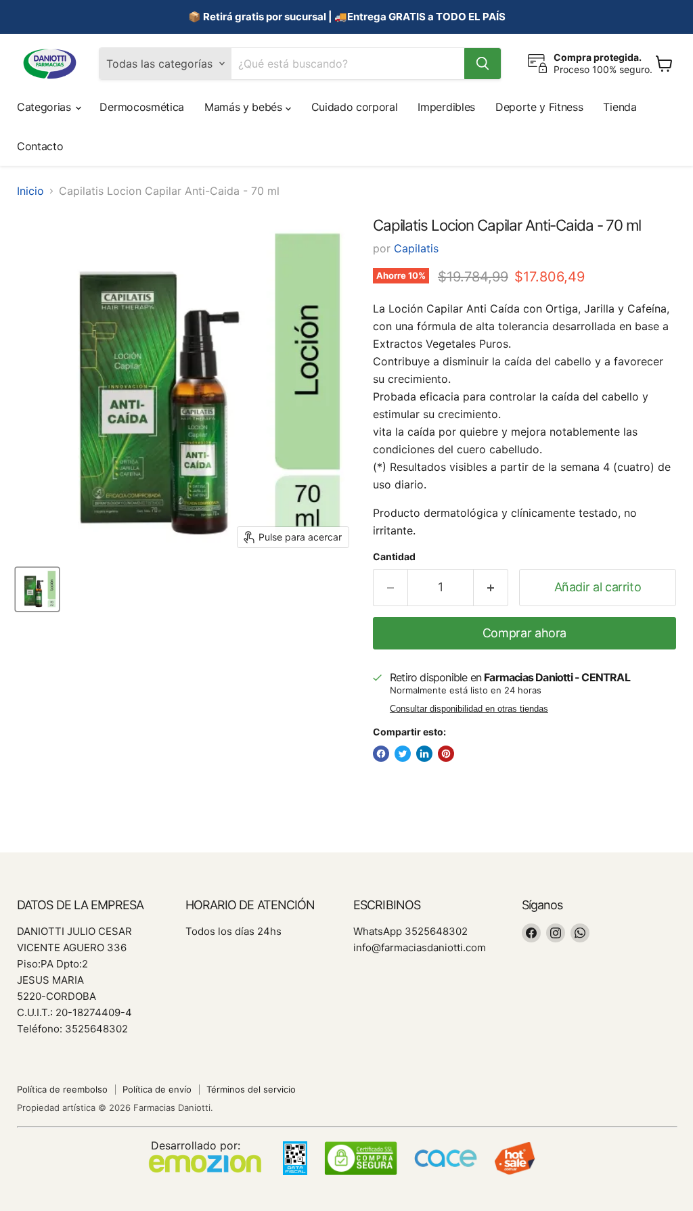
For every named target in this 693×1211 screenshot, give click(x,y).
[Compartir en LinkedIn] (424, 754)
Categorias (45, 107)
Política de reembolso (62, 1089)
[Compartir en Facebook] (381, 754)
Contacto (40, 146)
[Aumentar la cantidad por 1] (491, 587)
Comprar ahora (524, 633)
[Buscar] (482, 63)
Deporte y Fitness (539, 107)
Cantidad (394, 556)
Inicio (30, 191)
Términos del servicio (251, 1089)
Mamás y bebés (245, 107)
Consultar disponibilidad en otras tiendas (469, 709)
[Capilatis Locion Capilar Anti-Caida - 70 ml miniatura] (37, 589)
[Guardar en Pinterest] (446, 754)
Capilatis (416, 248)
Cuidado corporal (354, 107)
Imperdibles (446, 107)
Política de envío (157, 1089)
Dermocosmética (141, 107)
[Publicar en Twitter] (403, 754)
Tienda (619, 107)
